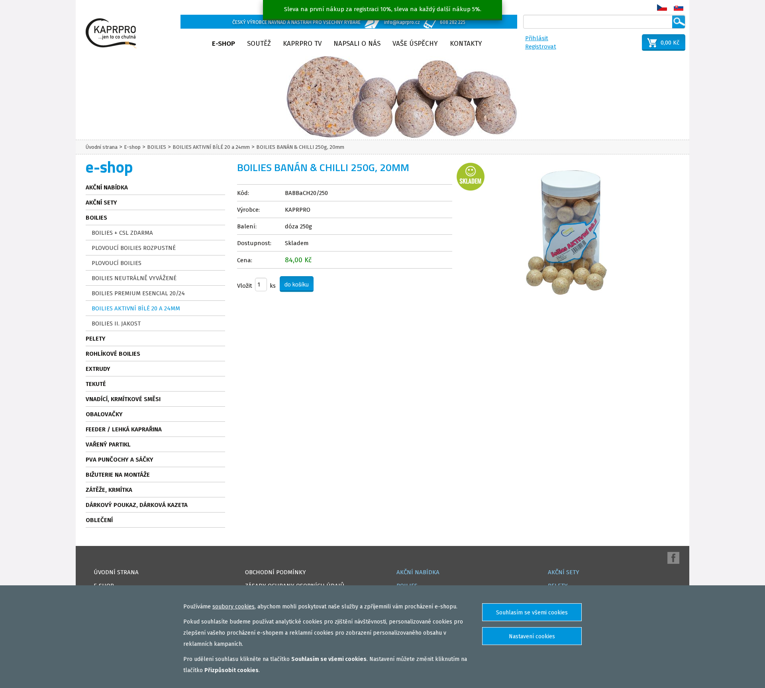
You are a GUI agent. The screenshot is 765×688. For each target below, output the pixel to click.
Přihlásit (536, 38)
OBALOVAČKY (104, 414)
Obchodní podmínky (275, 572)
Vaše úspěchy (415, 43)
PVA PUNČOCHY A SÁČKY (119, 459)
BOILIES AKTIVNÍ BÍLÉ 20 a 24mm (211, 147)
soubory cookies (233, 606)
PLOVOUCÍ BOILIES (116, 263)
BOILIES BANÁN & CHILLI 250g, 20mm (300, 147)
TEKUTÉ (96, 384)
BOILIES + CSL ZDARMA (122, 232)
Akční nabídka (107, 187)
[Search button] (678, 22)
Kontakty (466, 43)
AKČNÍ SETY (101, 202)
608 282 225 (452, 22)
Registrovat (540, 46)
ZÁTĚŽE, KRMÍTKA (109, 489)
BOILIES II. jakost (116, 323)
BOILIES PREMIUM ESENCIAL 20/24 (138, 293)
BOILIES (156, 147)
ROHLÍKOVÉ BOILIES (113, 353)
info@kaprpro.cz (402, 22)
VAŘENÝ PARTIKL (108, 444)
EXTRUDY (98, 368)
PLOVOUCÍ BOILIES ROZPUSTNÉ (134, 247)
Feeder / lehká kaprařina (124, 429)
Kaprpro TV (302, 43)
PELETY (96, 338)
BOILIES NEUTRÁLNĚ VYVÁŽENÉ (134, 278)
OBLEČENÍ (99, 520)
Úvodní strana (102, 147)
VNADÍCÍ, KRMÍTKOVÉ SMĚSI (123, 399)
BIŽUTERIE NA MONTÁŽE (118, 474)
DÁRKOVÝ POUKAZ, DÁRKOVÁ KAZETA (137, 505)
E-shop (223, 43)
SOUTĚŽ (259, 43)
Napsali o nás (357, 43)
